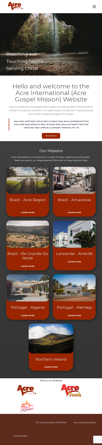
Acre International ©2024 (85, 422)
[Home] (15, 6)
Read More (51, 136)
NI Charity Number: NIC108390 (51, 422)
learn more (27, 212)
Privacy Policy (20, 436)
